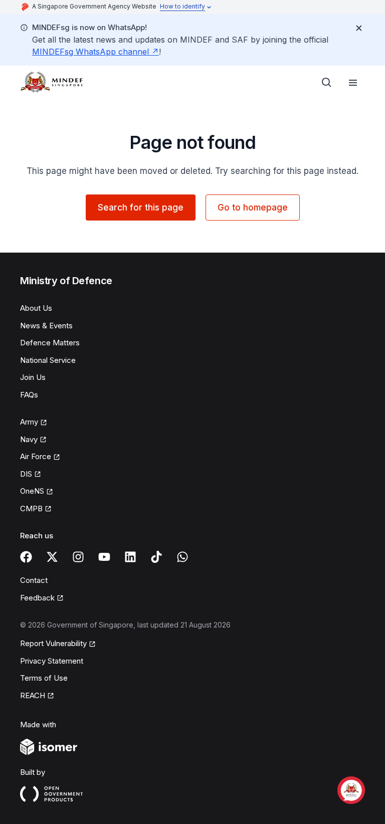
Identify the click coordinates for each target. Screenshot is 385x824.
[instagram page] (78, 557)
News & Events (46, 325)
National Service (48, 360)
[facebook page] (26, 557)
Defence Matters (50, 342)
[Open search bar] (327, 83)
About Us (36, 308)
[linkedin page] (130, 557)
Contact (34, 580)
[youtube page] (104, 557)
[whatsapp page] (182, 557)
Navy (29, 439)
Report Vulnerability (53, 643)
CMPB (31, 508)
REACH (32, 695)
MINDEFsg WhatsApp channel (90, 52)
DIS (26, 474)
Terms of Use (44, 678)
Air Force (35, 456)
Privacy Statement (51, 661)
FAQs (29, 394)
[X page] (52, 557)
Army (29, 422)
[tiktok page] (156, 557)
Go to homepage (253, 207)
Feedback (37, 597)
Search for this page (140, 207)
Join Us (33, 377)
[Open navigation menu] (353, 83)
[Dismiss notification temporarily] (359, 28)
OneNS (32, 491)
